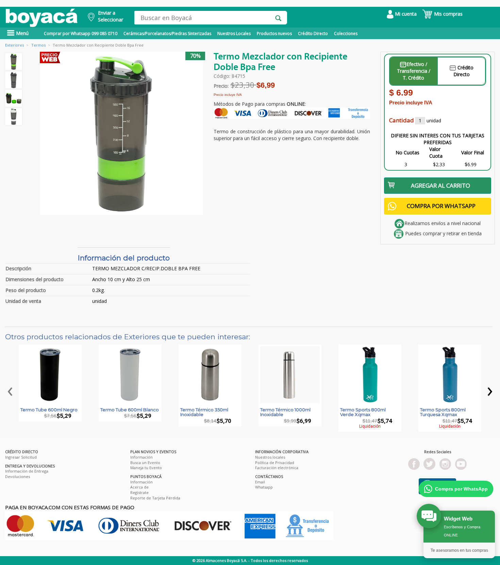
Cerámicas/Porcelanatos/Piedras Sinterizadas (167, 33)
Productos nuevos (274, 33)
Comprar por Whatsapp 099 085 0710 (80, 33)
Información (141, 457)
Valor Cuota (436, 152)
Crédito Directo (313, 33)
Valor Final (472, 152)
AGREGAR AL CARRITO (440, 185)
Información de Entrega (26, 471)
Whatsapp (264, 487)
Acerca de (139, 487)
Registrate (139, 492)
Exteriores (14, 45)
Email (260, 481)
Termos (38, 45)
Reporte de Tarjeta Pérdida (155, 497)
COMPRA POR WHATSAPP (441, 206)
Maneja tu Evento (146, 467)
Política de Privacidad (274, 462)
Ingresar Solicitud (21, 457)
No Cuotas (407, 152)
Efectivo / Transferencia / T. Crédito (413, 71)
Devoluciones (17, 476)
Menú (22, 33)
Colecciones (345, 33)
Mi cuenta (405, 14)
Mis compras (448, 14)
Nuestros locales (270, 457)
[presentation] (10, 389)
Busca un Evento (145, 462)
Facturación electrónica (276, 467)
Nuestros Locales (234, 33)
